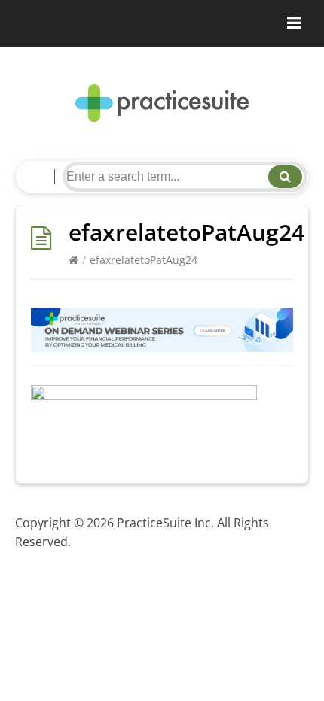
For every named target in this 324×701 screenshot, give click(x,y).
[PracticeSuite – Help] (162, 103)
